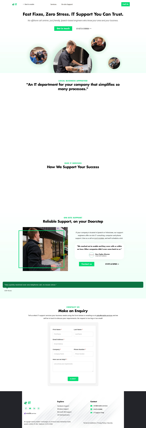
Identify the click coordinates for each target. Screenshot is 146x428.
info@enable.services (101, 406)
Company (56, 349)
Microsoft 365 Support (64, 412)
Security (109, 423)
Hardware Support (63, 406)
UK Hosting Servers (63, 415)
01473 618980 (98, 409)
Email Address (58, 339)
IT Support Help (99, 413)
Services (53, 4)
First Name (57, 329)
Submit (73, 379)
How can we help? (59, 359)
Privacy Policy (101, 423)
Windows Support (63, 409)
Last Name (78, 329)
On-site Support (67, 4)
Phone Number (79, 349)
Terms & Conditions (89, 423)
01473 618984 (99, 238)
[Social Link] (26, 408)
